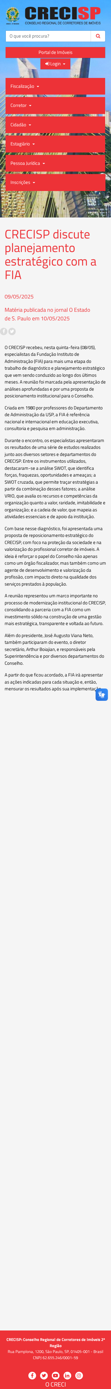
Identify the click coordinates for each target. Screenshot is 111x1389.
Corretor (18, 105)
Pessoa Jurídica (25, 163)
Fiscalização (22, 86)
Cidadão (18, 124)
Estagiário (20, 143)
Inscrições (20, 182)
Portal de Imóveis (55, 52)
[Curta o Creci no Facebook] (3, 331)
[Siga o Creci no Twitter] (12, 331)
